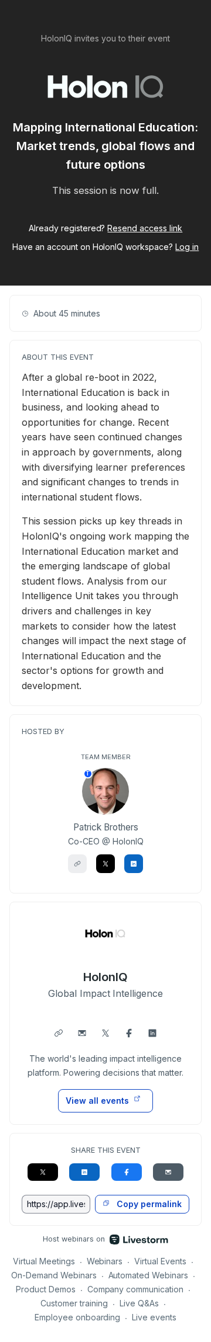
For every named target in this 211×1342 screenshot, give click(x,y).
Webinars (105, 1261)
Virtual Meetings (44, 1261)
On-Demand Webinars (54, 1275)
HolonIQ (105, 977)
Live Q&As (139, 1303)
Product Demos (46, 1289)
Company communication (135, 1289)
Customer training (74, 1303)
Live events (154, 1317)
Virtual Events (160, 1261)
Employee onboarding (78, 1317)
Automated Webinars (148, 1275)
